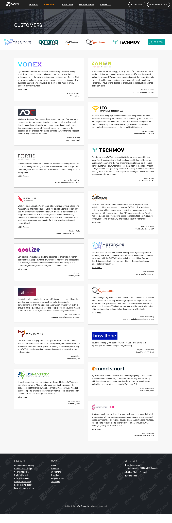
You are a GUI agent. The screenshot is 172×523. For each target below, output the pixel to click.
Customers (49, 4)
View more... (23, 89)
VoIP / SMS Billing (22, 481)
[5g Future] (12, 4)
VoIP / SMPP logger (23, 469)
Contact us (105, 4)
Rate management (22, 478)
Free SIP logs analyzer (24, 488)
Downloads (67, 4)
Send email (132, 476)
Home (53, 465)
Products (33, 4)
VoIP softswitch (21, 472)
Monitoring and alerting (24, 465)
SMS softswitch (21, 475)
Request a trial (160, 4)
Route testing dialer (22, 485)
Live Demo (138, 4)
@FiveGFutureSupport (137, 472)
